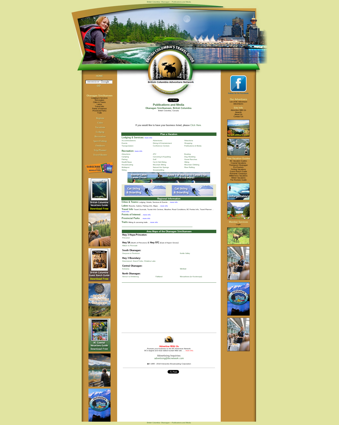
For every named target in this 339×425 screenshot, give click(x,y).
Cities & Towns (99, 102)
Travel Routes (100, 154)
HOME (99, 76)
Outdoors (100, 145)
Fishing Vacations (238, 169)
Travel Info (99, 106)
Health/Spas (127, 162)
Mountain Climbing (191, 165)
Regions (100, 118)
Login (238, 224)
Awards (238, 112)
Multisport (125, 167)
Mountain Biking (159, 165)
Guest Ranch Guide (238, 171)
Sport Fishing (100, 141)
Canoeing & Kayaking (162, 157)
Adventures (157, 140)
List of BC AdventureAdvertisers (238, 103)
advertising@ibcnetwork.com (169, 358)
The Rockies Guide (238, 180)
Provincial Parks (99, 111)
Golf (154, 159)
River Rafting (189, 167)
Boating (187, 154)
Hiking (186, 162)
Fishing (124, 159)
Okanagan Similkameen (99, 95)
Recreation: (128, 151)
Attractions (188, 140)
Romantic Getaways (238, 174)
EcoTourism (238, 167)
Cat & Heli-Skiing (159, 162)
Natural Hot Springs (161, 167)
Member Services (238, 222)
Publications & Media (192, 146)
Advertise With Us (238, 110)
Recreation (99, 100)
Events (124, 143)
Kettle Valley (185, 253)
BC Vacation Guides (238, 161)
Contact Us (238, 116)
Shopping (188, 143)
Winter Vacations (238, 178)
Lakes (99, 104)
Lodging (100, 132)
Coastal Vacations (238, 163)
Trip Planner (100, 150)
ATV (154, 154)
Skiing (124, 170)
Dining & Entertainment (162, 143)
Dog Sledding (189, 157)
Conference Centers (161, 146)
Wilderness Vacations (238, 176)
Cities (100, 122)
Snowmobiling (158, 170)
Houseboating (127, 165)
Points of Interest (99, 108)
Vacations (100, 127)
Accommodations (129, 140)
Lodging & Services (99, 98)
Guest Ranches (190, 159)
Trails (99, 113)
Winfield (183, 269)
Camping (125, 157)
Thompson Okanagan (238, 165)
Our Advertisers (238, 99)
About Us (238, 114)
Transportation (127, 146)
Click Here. (196, 125)
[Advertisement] (168, 308)
